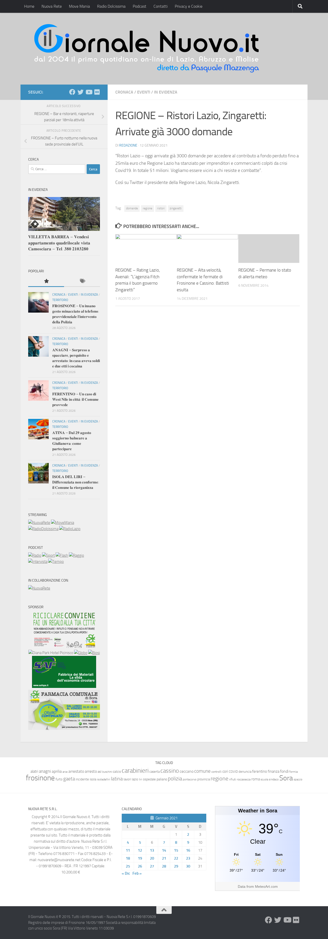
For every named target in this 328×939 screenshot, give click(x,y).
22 (176, 858)
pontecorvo (190, 779)
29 (176, 866)
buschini (107, 771)
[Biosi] (94, 653)
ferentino (259, 771)
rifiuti (232, 779)
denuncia (245, 771)
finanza (273, 771)
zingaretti (176, 208)
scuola (264, 779)
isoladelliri (103, 779)
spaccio (298, 779)
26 (140, 866)
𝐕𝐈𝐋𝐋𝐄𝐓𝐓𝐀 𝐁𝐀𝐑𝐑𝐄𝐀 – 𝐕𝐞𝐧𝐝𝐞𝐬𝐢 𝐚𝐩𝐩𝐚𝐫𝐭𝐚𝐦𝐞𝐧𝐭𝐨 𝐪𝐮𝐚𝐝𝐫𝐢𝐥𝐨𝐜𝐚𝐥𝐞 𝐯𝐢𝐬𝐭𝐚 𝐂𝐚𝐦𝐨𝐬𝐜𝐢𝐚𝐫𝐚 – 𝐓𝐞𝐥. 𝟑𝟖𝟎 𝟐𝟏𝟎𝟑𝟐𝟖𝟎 (59, 242)
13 (152, 850)
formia (293, 771)
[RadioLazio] (69, 529)
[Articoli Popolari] (46, 281)
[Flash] (62, 555)
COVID (233, 771)
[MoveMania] (62, 522)
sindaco (274, 779)
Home (29, 6)
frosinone (40, 777)
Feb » (137, 873)
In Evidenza (165, 92)
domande (132, 208)
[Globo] (80, 653)
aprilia (57, 771)
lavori (127, 779)
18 (128, 858)
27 (152, 866)
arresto (91, 771)
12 (140, 850)
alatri (34, 771)
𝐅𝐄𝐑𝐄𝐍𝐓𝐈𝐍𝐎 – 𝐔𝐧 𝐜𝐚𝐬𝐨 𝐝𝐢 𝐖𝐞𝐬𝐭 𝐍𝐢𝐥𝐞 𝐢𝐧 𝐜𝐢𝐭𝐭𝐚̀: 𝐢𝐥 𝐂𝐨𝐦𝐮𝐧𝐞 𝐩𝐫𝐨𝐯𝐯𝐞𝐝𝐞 (75, 399)
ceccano (186, 771)
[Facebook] (72, 92)
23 (188, 858)
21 (164, 858)
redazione (128, 145)
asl (99, 771)
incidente (82, 779)
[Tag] (82, 281)
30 (188, 866)
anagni (45, 771)
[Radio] (34, 555)
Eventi (143, 92)
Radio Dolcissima (111, 6)
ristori (161, 208)
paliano (162, 779)
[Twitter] (80, 92)
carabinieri (135, 770)
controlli (216, 771)
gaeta (69, 779)
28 (164, 866)
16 (188, 850)
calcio (117, 771)
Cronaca (124, 92)
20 (152, 858)
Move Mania (79, 6)
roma (255, 779)
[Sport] (48, 555)
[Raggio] (76, 555)
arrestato (76, 771)
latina (117, 779)
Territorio (60, 300)
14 (164, 850)
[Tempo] (56, 561)
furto (59, 779)
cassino (169, 770)
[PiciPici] (64, 646)
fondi (284, 771)
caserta (154, 771)
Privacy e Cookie (188, 6)
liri (140, 779)
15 (176, 850)
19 (140, 858)
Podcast (139, 6)
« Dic (126, 873)
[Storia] (37, 561)
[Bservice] (64, 728)
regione (147, 208)
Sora (286, 778)
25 (128, 866)
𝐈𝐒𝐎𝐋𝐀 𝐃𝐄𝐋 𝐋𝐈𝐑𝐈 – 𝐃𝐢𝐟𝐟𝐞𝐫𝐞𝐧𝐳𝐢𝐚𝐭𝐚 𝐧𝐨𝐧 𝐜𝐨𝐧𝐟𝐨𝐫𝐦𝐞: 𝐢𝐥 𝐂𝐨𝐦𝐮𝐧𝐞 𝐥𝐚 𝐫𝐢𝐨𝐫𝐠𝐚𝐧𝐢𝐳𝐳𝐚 (75, 482)
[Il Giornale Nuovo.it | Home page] (147, 48)
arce (65, 771)
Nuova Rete (52, 6)
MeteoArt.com (266, 886)
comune (202, 771)
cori (225, 771)
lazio (135, 779)
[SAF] (64, 686)
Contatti (160, 6)
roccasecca (244, 779)
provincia (203, 779)
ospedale (149, 779)
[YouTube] (89, 92)
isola (93, 779)
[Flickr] (97, 92)
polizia (175, 779)
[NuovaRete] (39, 522)
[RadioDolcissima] (43, 529)
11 (128, 850)
